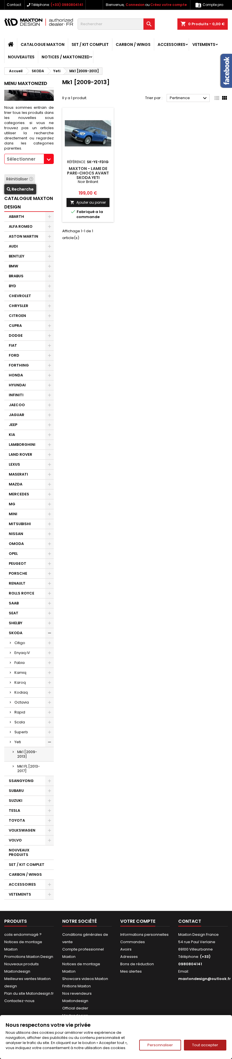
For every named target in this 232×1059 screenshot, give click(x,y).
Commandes (132, 942)
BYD (12, 286)
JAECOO (17, 405)
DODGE (16, 335)
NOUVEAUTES (21, 57)
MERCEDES (19, 494)
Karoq (20, 682)
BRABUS (16, 276)
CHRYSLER (18, 305)
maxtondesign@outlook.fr (204, 978)
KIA (12, 434)
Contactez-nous (19, 1000)
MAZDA (15, 484)
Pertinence (189, 98)
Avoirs (126, 949)
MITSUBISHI (20, 524)
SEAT (13, 613)
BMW (13, 266)
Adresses (129, 956)
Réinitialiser (17, 179)
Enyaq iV (22, 652)
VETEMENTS (203, 44)
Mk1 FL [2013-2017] (28, 769)
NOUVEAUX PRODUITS (19, 852)
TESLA (14, 810)
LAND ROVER (20, 454)
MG (12, 504)
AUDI (13, 246)
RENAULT (17, 583)
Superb (21, 732)
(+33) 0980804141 (67, 4)
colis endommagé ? (23, 934)
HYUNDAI (17, 385)
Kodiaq (21, 692)
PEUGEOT (17, 563)
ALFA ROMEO (21, 226)
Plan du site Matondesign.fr (29, 993)
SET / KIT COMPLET (90, 44)
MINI (13, 514)
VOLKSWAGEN (22, 830)
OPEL (13, 553)
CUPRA (15, 325)
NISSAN (16, 533)
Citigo (19, 642)
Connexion (135, 4)
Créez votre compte (168, 4)
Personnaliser (160, 1045)
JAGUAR (16, 414)
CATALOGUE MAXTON (43, 44)
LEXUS (14, 464)
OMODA (16, 543)
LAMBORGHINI (22, 444)
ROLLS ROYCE (21, 593)
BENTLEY (16, 256)
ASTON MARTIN (23, 236)
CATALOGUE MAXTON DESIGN (28, 202)
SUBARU (16, 790)
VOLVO (15, 840)
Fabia (19, 662)
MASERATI (18, 474)
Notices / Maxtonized (66, 57)
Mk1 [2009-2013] (27, 754)
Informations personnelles (144, 934)
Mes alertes (131, 971)
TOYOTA (17, 820)
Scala (19, 722)
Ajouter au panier (88, 202)
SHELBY (15, 623)
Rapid (19, 712)
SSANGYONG (21, 780)
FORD (14, 355)
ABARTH (16, 216)
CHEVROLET (20, 296)
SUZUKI (15, 800)
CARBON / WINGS (133, 44)
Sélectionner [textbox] (21, 159)
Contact (14, 4)
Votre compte (137, 921)
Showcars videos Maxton (85, 978)
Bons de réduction (137, 964)
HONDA (16, 375)
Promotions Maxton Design (28, 956)
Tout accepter (205, 1045)
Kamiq (20, 672)
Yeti (17, 742)
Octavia (21, 702)
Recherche (22, 189)
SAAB (14, 603)
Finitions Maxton (76, 986)
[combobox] (29, 159)
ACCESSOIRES (171, 44)
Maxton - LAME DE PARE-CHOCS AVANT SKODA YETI (88, 173)
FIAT (13, 345)
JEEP (13, 424)
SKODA (15, 633)
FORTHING (19, 365)
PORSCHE (18, 573)
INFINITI (16, 395)
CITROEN (17, 315)
